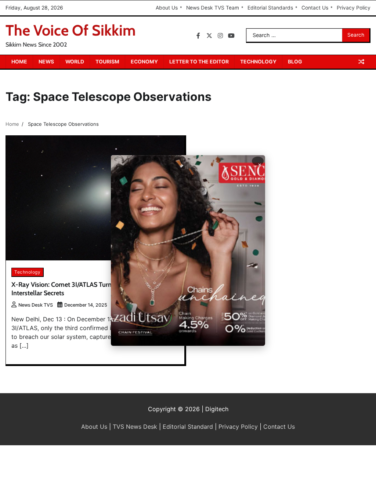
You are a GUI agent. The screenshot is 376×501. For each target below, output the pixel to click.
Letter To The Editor (199, 62)
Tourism (107, 62)
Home (19, 62)
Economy (144, 62)
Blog (295, 62)
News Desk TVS (35, 305)
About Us (167, 8)
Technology (258, 62)
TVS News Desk (135, 426)
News (46, 62)
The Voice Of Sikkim (71, 30)
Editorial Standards (270, 8)
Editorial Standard (188, 426)
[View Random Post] (361, 61)
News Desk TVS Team (212, 8)
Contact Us (314, 8)
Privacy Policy (353, 8)
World (74, 62)
